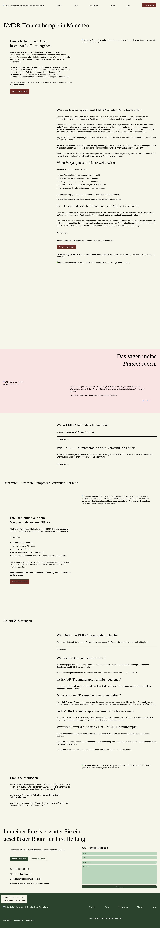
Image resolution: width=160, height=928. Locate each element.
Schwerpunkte (93, 5)
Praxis (76, 5)
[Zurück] (144, 401)
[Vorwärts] (148, 401)
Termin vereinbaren (149, 5)
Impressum (7, 920)
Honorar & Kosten (38, 859)
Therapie (112, 5)
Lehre (128, 5)
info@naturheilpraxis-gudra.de (28, 879)
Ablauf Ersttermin (19, 859)
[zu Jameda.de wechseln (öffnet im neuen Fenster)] (28, 408)
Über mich (59, 5)
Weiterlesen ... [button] (62, 439)
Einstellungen (30, 920)
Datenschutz (18, 920)
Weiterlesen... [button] (62, 233)
